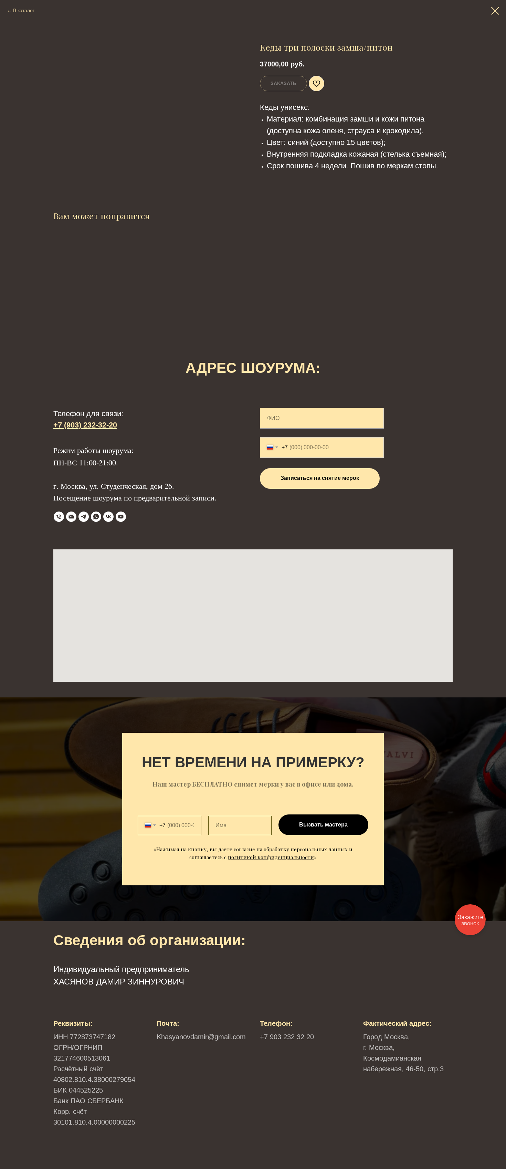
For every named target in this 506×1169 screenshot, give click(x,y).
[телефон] (59, 517)
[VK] (108, 517)
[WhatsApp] (96, 517)
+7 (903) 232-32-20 (85, 425)
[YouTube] (121, 517)
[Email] (71, 517)
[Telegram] (83, 517)
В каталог (23, 10)
